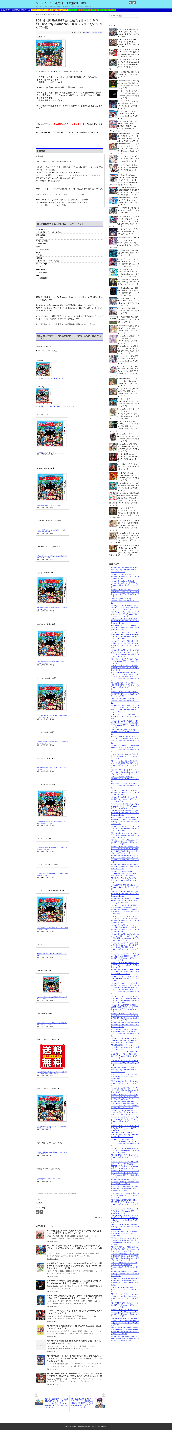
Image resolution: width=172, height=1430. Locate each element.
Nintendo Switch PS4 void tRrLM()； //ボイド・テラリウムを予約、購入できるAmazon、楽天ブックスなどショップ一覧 (124, 426)
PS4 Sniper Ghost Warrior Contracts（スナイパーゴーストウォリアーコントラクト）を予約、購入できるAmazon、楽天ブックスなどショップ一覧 (124, 180)
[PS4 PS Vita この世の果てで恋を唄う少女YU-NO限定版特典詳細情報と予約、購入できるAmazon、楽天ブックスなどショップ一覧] (41, 1300)
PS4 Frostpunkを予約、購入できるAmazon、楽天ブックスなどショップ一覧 (128, 210)
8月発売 (34, 10)
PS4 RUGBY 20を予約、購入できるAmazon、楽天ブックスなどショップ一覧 (128, 319)
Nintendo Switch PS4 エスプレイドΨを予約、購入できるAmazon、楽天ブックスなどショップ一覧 (125, 1070)
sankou (99, 1217)
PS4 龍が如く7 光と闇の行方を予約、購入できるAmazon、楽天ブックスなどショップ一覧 (125, 880)
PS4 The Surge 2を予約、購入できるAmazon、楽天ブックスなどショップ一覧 (125, 1083)
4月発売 (92, 10)
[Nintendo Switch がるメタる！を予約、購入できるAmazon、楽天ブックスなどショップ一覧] (41, 1315)
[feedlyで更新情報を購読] (130, 2)
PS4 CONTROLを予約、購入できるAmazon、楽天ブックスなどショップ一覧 (125, 1157)
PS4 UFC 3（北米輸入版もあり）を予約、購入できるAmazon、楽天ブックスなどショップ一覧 (125, 1305)
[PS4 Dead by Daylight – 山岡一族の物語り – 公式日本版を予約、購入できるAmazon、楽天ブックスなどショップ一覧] (41, 1285)
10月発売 (48, 10)
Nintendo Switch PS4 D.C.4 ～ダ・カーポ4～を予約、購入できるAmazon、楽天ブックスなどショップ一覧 (125, 1090)
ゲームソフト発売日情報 (93, 32)
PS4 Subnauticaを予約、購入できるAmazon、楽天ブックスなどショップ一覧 (128, 253)
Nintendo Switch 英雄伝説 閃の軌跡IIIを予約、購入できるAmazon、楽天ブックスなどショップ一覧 (125, 570)
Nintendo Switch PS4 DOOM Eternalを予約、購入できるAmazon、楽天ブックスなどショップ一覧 (125, 1211)
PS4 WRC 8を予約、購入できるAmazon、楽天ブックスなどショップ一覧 (128, 310)
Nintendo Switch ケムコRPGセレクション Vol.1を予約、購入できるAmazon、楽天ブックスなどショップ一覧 (125, 806)
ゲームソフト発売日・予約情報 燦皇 (61, 3)
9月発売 (41, 10)
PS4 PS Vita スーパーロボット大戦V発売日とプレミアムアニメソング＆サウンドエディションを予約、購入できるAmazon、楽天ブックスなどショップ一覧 (74, 1358)
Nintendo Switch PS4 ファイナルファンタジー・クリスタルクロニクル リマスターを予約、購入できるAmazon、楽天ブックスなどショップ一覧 (124, 413)
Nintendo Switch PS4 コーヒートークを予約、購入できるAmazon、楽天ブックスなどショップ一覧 (125, 828)
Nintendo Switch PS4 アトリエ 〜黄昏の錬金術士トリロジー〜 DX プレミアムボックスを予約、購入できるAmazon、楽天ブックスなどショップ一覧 (124, 550)
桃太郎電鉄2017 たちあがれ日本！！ (47, 452)
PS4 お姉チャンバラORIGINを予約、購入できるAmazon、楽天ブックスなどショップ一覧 (125, 1195)
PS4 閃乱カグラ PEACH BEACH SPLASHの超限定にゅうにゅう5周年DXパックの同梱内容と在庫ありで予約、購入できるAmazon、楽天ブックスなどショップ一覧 (74, 1265)
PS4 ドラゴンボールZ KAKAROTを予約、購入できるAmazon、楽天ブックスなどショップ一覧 (125, 894)
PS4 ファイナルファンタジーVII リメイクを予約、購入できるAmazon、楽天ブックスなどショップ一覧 (125, 614)
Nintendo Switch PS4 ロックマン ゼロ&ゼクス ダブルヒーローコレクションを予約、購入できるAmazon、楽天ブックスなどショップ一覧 (124, 148)
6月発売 (106, 10)
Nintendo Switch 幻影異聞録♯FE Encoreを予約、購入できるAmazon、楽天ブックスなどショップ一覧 (124, 873)
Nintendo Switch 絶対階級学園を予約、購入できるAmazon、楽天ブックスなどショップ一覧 (125, 965)
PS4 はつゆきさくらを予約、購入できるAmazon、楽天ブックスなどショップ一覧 (125, 1063)
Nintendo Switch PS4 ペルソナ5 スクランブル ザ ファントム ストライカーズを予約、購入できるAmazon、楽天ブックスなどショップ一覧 (124, 221)
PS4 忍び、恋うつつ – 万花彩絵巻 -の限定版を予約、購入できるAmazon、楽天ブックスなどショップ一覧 (125, 1249)
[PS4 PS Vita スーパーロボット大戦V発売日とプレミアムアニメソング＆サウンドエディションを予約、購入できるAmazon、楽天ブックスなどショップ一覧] (41, 1360)
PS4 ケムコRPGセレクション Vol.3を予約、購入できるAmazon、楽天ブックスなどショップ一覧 (125, 835)
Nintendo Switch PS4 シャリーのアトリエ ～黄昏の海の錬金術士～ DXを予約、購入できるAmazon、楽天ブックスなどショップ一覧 (124, 525)
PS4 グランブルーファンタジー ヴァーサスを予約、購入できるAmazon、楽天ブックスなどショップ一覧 (125, 772)
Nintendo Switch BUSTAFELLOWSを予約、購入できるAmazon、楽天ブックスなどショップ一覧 (125, 1025)
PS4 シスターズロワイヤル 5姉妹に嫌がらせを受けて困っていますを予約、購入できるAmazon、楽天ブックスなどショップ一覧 (124, 371)
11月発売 (56, 10)
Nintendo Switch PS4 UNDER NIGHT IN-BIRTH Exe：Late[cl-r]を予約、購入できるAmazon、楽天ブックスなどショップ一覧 (124, 242)
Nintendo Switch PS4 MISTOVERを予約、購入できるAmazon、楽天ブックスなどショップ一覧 (125, 867)
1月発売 (71, 10)
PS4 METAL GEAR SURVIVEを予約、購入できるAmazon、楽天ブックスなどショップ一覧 (125, 1233)
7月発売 (112, 10)
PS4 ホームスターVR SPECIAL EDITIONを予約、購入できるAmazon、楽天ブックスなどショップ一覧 (125, 1135)
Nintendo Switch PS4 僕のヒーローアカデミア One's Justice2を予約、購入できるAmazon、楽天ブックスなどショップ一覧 (124, 64)
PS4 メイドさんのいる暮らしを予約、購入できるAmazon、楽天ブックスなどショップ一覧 (125, 668)
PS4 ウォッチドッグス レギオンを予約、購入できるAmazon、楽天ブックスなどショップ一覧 (125, 621)
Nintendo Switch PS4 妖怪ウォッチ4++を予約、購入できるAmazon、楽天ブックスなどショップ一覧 (125, 1182)
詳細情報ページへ (52, 1241)
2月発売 (78, 10)
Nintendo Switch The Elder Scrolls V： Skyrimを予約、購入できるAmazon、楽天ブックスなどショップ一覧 (125, 1339)
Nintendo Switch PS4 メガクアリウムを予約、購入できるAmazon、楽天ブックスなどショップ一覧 (125, 1128)
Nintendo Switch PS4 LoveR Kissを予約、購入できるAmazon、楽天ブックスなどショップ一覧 (125, 694)
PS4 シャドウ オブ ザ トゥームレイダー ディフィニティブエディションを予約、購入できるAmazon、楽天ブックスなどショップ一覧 (124, 512)
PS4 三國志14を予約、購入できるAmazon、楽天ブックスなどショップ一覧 (128, 466)
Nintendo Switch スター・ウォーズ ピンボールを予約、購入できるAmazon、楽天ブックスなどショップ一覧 (125, 1097)
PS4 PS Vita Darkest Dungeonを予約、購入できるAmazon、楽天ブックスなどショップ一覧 (125, 1227)
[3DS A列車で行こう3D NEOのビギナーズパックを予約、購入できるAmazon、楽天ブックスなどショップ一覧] (41, 1235)
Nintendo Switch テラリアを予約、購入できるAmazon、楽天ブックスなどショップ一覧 (125, 978)
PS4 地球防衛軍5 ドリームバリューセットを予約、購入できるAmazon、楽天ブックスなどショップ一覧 (125, 1047)
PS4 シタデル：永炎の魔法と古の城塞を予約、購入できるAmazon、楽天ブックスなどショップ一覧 (125, 1188)
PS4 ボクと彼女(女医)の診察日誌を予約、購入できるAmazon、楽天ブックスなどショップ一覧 (125, 813)
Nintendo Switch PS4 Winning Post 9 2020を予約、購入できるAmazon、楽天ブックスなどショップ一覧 (124, 607)
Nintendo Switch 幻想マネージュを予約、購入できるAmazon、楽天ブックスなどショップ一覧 (125, 799)
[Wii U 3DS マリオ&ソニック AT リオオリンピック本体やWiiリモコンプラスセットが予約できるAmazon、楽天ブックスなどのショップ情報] (41, 1250)
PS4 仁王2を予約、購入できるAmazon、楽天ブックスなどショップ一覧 (128, 74)
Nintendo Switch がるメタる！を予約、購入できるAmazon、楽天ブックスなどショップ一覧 (125, 1274)
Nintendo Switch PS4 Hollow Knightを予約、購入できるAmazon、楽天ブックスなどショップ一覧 (125, 1150)
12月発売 (64, 10)
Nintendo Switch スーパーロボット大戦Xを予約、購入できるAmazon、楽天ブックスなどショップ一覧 (125, 901)
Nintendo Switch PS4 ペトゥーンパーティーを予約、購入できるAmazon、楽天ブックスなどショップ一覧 (125, 972)
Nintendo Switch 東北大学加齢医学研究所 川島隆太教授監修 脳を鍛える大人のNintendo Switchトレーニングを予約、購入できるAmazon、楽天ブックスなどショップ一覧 (125, 909)
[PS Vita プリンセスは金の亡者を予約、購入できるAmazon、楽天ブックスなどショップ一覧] (41, 1330)
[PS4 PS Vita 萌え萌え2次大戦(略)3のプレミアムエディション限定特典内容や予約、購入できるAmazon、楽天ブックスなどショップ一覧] (41, 1378)
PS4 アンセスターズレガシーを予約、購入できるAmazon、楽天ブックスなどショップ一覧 (125, 1076)
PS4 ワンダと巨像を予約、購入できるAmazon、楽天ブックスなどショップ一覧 (125, 1289)
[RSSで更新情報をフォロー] (134, 2)
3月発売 (85, 10)
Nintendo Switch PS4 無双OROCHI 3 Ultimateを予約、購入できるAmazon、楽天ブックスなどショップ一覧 (125, 1040)
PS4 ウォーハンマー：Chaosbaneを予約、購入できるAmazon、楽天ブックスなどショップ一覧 (125, 842)
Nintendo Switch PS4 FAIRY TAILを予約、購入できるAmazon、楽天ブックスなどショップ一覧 (125, 576)
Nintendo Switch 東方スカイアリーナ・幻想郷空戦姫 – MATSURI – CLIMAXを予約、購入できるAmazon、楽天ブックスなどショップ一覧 (124, 126)
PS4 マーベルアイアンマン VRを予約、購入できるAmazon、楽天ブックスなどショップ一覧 (125, 628)
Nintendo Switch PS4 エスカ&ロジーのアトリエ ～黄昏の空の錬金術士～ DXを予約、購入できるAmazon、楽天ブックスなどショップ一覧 (124, 537)
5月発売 (99, 10)
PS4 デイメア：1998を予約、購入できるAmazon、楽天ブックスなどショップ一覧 (128, 231)
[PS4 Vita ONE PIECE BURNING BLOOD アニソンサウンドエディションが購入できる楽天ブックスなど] (41, 1345)
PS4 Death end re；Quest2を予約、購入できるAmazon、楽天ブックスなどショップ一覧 (128, 281)
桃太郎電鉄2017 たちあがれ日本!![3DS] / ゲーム (50, 505)
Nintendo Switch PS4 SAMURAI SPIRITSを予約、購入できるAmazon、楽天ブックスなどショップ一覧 (125, 1112)
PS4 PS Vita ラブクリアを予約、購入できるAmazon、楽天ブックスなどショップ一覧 (128, 158)
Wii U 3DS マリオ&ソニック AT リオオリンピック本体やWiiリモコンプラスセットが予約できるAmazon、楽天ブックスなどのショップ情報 (74, 1248)
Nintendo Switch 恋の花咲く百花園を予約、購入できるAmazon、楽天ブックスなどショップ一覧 (125, 792)
